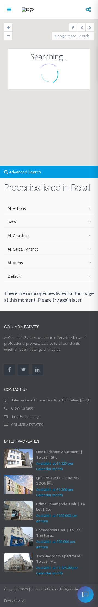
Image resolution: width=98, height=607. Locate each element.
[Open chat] (85, 594)
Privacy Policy (14, 600)
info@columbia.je (26, 416)
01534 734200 (22, 408)
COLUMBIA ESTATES (27, 424)
